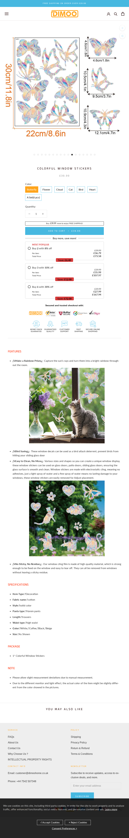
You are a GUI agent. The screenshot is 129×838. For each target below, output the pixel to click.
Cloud (59, 189)
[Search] (115, 13)
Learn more (111, 809)
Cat (71, 189)
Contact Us (14, 748)
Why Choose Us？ (18, 754)
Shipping (76, 737)
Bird (81, 189)
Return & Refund (80, 748)
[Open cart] (122, 14)
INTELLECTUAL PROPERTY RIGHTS (30, 759)
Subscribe (82, 796)
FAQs (11, 737)
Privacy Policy (79, 742)
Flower (46, 189)
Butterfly (31, 189)
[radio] (64, 252)
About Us (13, 742)
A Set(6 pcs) (33, 197)
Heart (92, 189)
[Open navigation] (6, 13)
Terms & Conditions (82, 754)
